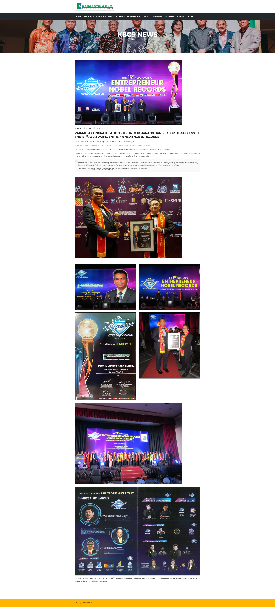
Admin (78, 128)
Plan (121, 17)
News (190, 17)
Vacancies (169, 17)
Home (78, 17)
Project (112, 17)
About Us (88, 17)
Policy (147, 17)
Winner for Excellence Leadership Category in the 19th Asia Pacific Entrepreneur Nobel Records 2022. (112, 145)
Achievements (133, 17)
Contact (181, 17)
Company (100, 17)
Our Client (157, 17)
